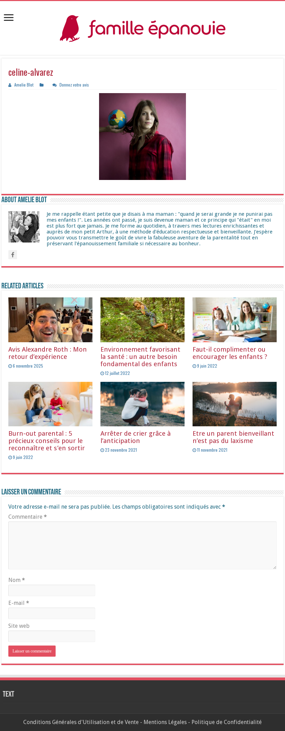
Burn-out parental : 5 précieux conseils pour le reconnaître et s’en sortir (46, 441)
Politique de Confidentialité (227, 722)
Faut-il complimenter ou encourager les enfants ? (230, 353)
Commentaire (27, 517)
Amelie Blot (23, 85)
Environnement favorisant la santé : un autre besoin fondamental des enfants (140, 357)
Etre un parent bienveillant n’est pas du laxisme (233, 437)
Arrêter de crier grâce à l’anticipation (135, 437)
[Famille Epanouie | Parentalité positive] (142, 28)
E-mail (18, 603)
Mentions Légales (165, 722)
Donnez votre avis (74, 85)
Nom (16, 580)
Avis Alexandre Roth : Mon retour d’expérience (47, 353)
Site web (19, 626)
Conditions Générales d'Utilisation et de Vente (81, 722)
